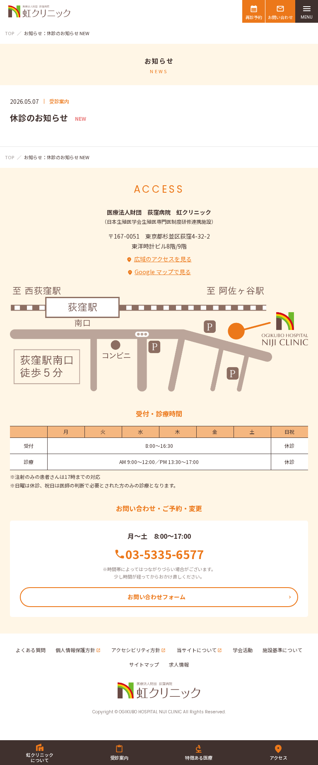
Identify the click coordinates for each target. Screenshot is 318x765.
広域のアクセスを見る (162, 259)
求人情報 (179, 664)
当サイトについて (197, 649)
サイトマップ (144, 664)
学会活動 (243, 649)
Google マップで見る (163, 272)
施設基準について (282, 649)
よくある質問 (31, 649)
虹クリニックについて (39, 757)
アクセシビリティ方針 (135, 649)
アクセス (278, 757)
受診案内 (119, 757)
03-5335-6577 (164, 554)
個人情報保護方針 (75, 649)
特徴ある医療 (198, 757)
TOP (9, 33)
